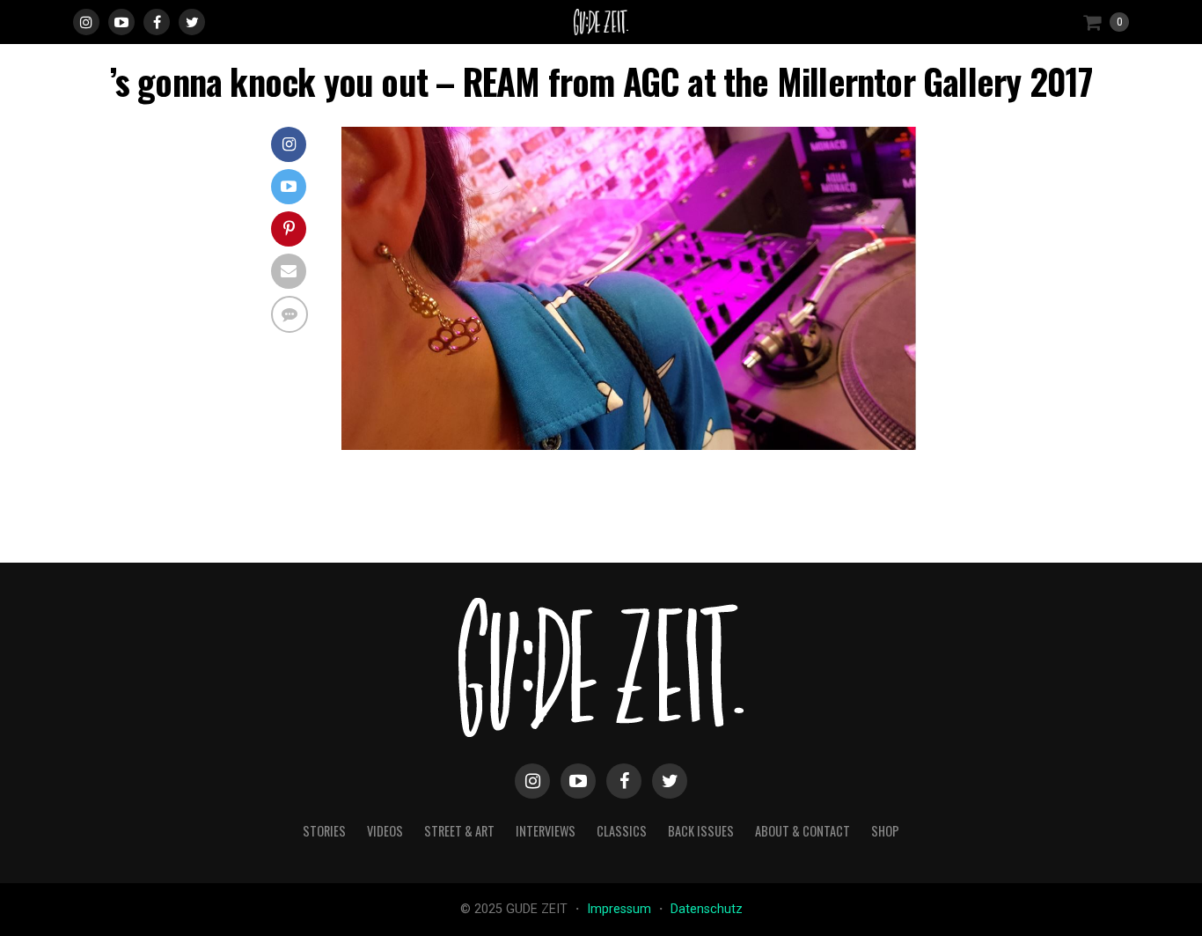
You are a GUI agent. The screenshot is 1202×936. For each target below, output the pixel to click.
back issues (701, 831)
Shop (885, 831)
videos (385, 831)
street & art (459, 831)
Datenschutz (707, 909)
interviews (545, 831)
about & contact (802, 831)
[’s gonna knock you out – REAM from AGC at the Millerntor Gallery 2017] (636, 445)
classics (622, 831)
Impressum (621, 909)
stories (324, 831)
